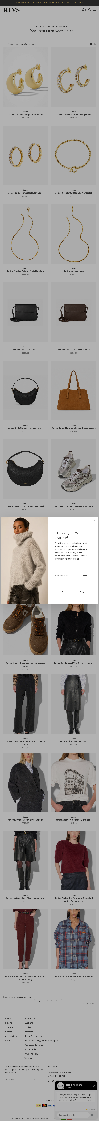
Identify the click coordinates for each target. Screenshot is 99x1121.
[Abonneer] (84, 576)
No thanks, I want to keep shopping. (73, 592)
